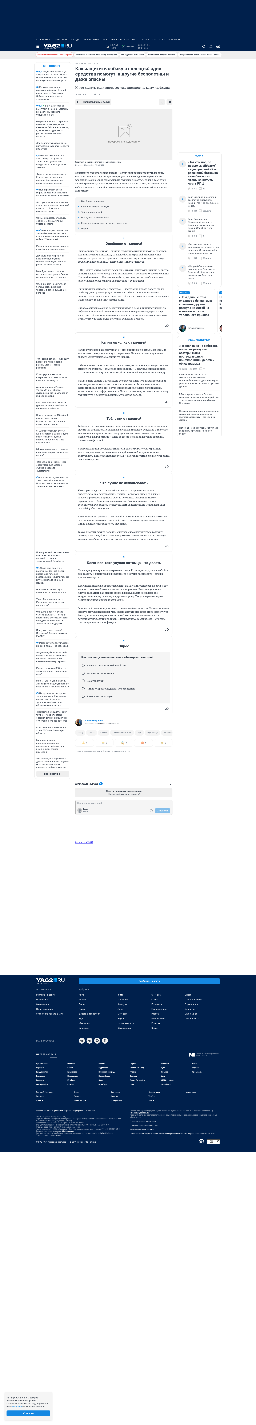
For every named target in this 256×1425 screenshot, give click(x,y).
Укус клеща (152, 732)
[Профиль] (218, 46)
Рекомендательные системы (142, 1129)
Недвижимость (44, 40)
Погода (75, 40)
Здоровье (84, 1028)
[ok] (105, 1041)
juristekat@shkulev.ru (104, 1133)
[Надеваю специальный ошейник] (83, 665)
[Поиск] (203, 46)
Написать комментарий (96, 102)
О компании (42, 1004)
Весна (82, 1004)
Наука (120, 1018)
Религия (155, 1023)
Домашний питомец (122, 732)
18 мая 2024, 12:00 (83, 94)
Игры (162, 40)
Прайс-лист (42, 999)
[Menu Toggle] (37, 46)
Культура (122, 1004)
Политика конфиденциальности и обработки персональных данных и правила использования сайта (173, 1134)
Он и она (156, 994)
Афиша (105, 40)
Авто (81, 994)
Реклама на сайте (45, 994)
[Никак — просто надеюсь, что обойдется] (83, 688)
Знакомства (62, 40)
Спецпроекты (192, 1018)
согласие (17, 1406)
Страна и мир (192, 1004)
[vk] (89, 1041)
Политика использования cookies (144, 1125)
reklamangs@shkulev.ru (139, 1113)
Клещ (80, 732)
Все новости (53, 66)
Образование (124, 1028)
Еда (81, 1018)
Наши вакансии (44, 1009)
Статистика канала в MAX (49, 1013)
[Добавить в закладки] (162, 102)
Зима (120, 994)
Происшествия (159, 1009)
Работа (155, 1013)
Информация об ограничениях (143, 1121)
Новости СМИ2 (84, 842)
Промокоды (173, 40)
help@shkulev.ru (55, 1135)
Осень (154, 999)
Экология (190, 1009)
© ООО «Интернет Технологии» (83, 1142)
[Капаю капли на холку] (83, 673)
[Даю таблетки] (83, 681)
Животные (84, 1023)
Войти (85, 812)
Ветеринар (168, 732)
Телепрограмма (90, 40)
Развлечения (158, 1018)
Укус (139, 732)
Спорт (188, 994)
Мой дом (122, 1013)
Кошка (92, 732)
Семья (154, 1028)
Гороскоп (116, 40)
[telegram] (82, 1041)
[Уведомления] (211, 46)
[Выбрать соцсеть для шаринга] (169, 102)
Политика (156, 1004)
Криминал (122, 999)
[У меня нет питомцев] (83, 696)
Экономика (191, 1013)
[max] (97, 1041)
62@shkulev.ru (68, 1131)
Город (82, 1009)
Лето (120, 1009)
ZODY (154, 40)
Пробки (145, 40)
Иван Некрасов (94, 720)
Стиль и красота (193, 999)
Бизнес (82, 999)
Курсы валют (131, 40)
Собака (103, 732)
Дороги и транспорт (89, 1013)
